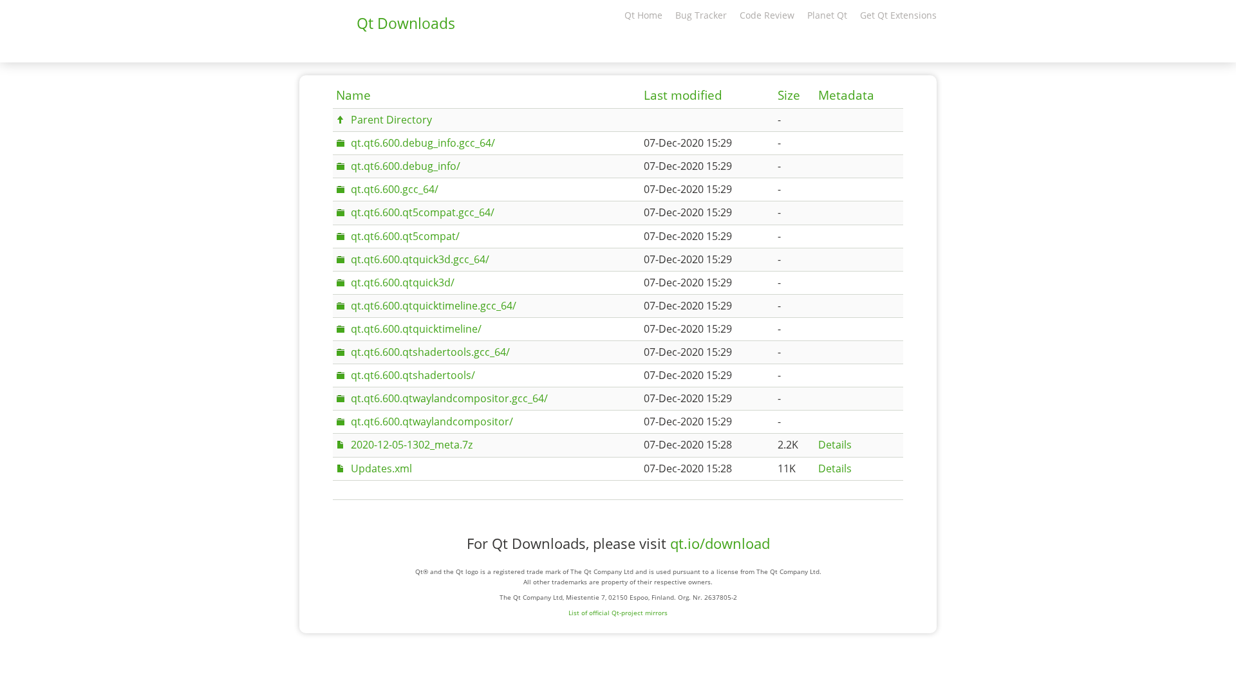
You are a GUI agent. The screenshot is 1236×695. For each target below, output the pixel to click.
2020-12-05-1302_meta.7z (412, 445)
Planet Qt (827, 15)
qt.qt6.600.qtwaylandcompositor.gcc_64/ (449, 398)
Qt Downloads (406, 23)
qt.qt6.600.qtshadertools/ (413, 375)
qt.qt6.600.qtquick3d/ (402, 282)
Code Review (767, 15)
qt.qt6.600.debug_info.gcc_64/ (423, 143)
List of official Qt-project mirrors (618, 612)
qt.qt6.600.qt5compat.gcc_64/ (422, 212)
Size (789, 95)
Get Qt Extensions (898, 15)
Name (353, 95)
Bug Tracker (701, 15)
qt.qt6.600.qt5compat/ (405, 236)
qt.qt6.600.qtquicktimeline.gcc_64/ (433, 306)
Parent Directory (391, 120)
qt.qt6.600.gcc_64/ (394, 189)
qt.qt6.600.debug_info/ (405, 166)
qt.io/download (720, 543)
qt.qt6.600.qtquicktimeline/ (416, 329)
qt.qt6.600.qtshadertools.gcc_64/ (430, 352)
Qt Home (643, 15)
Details (835, 445)
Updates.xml (381, 468)
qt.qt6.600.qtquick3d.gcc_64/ (420, 259)
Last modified (683, 95)
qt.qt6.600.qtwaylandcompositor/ (432, 421)
